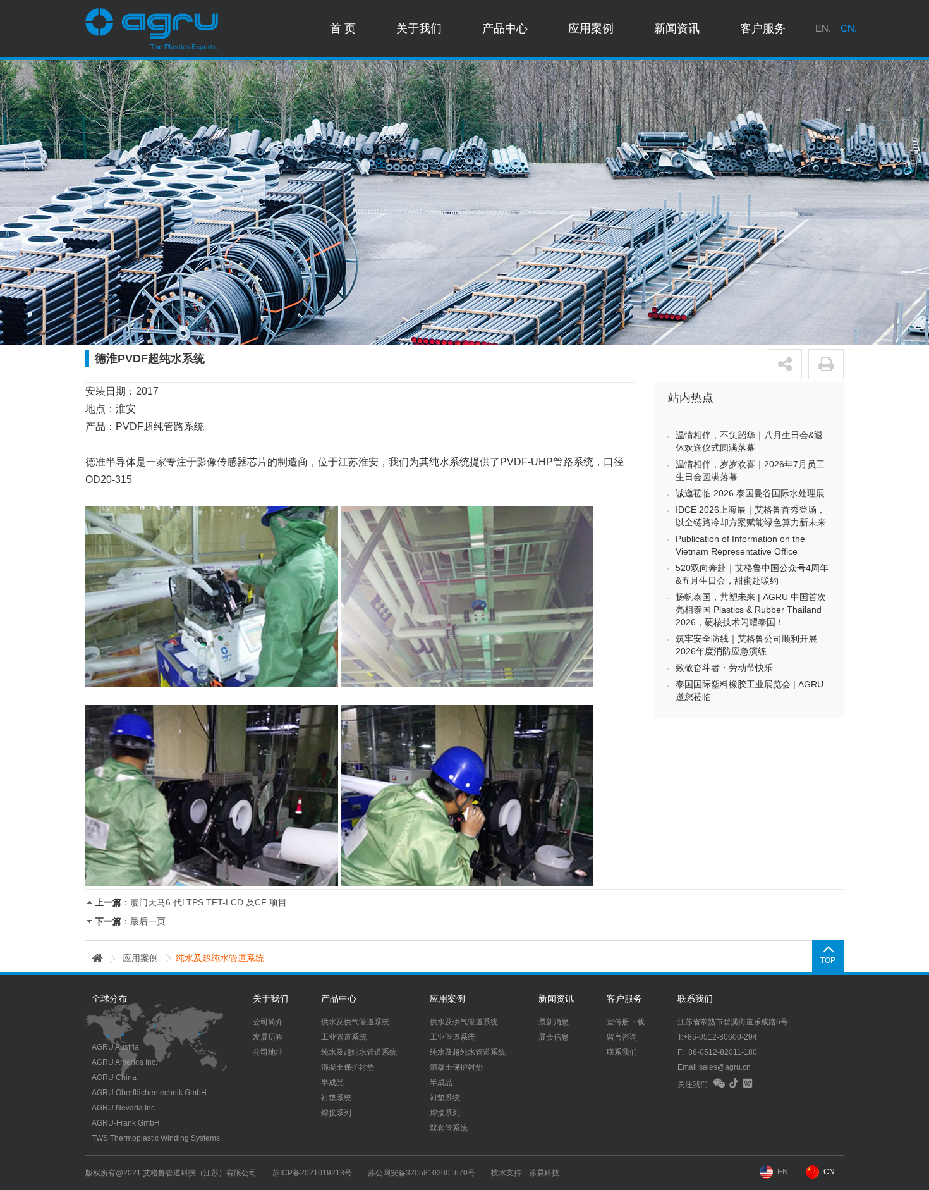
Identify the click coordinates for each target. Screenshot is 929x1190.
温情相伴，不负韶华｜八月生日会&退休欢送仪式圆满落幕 (749, 441)
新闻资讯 (677, 28)
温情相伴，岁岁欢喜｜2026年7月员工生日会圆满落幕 (750, 470)
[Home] (97, 958)
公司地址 (268, 1052)
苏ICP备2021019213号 (312, 1173)
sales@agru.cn (725, 1067)
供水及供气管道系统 (355, 1021)
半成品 (332, 1082)
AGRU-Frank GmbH (126, 1123)
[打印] (826, 364)
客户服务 (763, 28)
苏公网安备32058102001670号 (421, 1173)
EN (782, 1171)
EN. (823, 28)
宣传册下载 (626, 1021)
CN (829, 1171)
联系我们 (622, 1052)
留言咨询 (622, 1037)
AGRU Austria (115, 1047)
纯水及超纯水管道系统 (359, 1052)
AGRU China (114, 1077)
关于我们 (419, 28)
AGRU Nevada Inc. (124, 1107)
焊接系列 (336, 1112)
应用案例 (591, 28)
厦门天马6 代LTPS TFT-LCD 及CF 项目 (208, 902)
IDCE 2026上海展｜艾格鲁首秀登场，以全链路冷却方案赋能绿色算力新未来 (751, 516)
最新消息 (553, 1021)
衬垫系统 (336, 1097)
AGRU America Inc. (124, 1062)
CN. (849, 28)
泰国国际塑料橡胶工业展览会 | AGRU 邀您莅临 (749, 690)
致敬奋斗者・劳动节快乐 (724, 668)
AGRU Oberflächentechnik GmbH (149, 1092)
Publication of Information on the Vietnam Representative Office (740, 545)
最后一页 (148, 921)
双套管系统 (449, 1128)
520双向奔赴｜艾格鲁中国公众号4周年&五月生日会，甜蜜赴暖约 (752, 574)
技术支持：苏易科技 (525, 1173)
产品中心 (505, 28)
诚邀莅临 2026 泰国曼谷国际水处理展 (750, 493)
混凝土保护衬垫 (347, 1067)
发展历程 (268, 1037)
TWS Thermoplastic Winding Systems (156, 1138)
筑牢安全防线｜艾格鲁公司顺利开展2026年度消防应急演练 (746, 645)
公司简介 (268, 1021)
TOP (827, 960)
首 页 (343, 28)
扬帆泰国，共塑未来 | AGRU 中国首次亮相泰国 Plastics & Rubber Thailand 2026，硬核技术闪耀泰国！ (751, 609)
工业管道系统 (344, 1037)
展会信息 (553, 1037)
